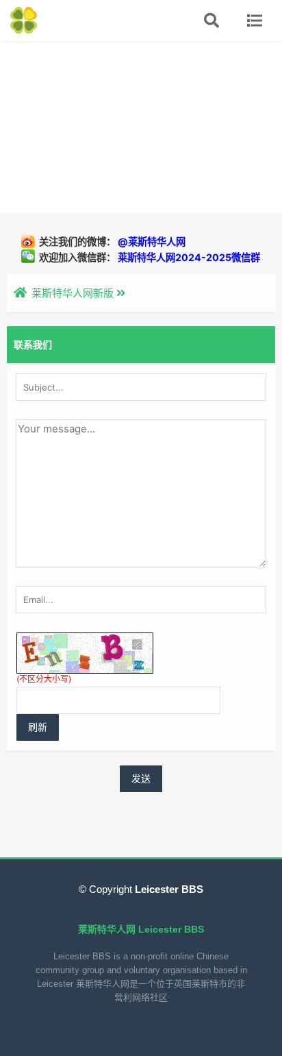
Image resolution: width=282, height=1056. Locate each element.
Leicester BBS (167, 889)
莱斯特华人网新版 (72, 292)
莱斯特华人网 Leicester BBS (141, 929)
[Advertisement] (141, 126)
